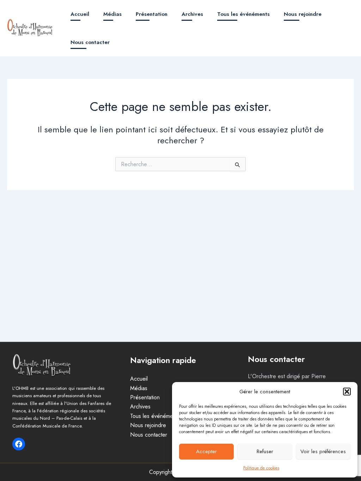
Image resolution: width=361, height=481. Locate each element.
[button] (346, 391)
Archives (192, 14)
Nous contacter (90, 42)
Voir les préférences (323, 451)
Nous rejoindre (303, 14)
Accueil (80, 14)
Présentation (151, 14)
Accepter (206, 451)
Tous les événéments (243, 14)
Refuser (265, 451)
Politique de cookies (261, 468)
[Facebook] (18, 444)
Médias (112, 14)
